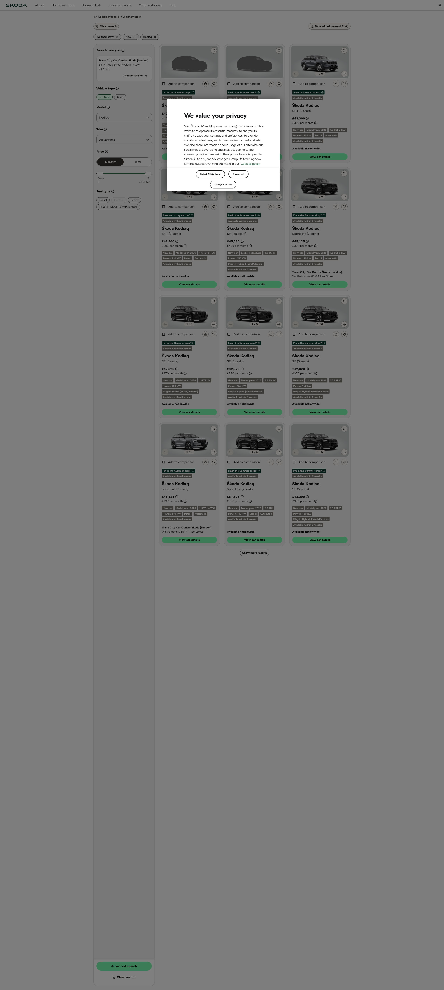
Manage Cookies (223, 184)
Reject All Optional (210, 174)
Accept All (238, 174)
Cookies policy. (251, 163)
